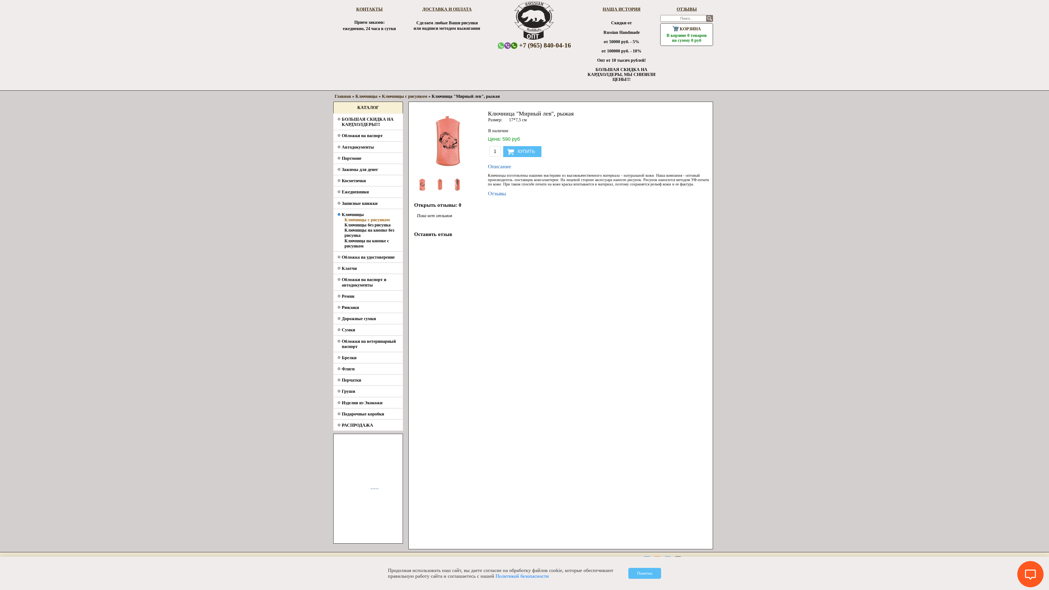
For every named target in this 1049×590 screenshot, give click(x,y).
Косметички (354, 180)
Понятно (644, 573)
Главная (343, 96)
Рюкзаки (350, 307)
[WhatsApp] (501, 45)
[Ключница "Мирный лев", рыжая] (423, 191)
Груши (348, 391)
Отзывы (687, 9)
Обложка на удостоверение (368, 257)
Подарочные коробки (363, 414)
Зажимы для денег (360, 169)
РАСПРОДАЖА (357, 425)
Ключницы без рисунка (367, 225)
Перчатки (351, 380)
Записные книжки (360, 203)
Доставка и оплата (447, 9)
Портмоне (351, 158)
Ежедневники (355, 192)
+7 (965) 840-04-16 (544, 45)
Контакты (369, 9)
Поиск (709, 18)
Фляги (348, 369)
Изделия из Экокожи (362, 402)
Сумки (348, 330)
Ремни (348, 296)
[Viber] (507, 45)
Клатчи (349, 268)
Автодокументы (358, 147)
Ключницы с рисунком (367, 219)
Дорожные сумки (359, 318)
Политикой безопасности (522, 576)
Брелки (349, 357)
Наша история (622, 9)
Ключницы (353, 214)
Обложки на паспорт (362, 135)
